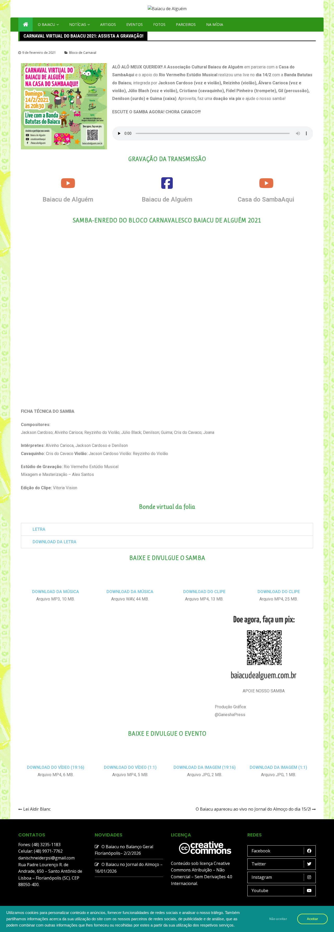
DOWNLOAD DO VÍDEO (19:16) (55, 767)
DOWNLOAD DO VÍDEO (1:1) (130, 767)
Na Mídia (214, 24)
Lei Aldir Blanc (37, 809)
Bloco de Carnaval (82, 52)
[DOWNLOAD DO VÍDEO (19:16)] (55, 757)
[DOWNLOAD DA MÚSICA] (55, 581)
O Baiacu (46, 24)
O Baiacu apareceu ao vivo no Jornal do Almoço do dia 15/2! (253, 809)
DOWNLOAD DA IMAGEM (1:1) (278, 767)
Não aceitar (278, 919)
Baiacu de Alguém (68, 199)
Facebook (261, 851)
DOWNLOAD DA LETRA (54, 541)
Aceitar (312, 919)
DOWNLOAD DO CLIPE (204, 591)
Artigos (108, 24)
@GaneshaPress (230, 714)
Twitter (259, 864)
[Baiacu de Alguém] (67, 183)
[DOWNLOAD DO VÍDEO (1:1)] (130, 757)
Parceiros (186, 24)
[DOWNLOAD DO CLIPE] (204, 581)
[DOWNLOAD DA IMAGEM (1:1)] (278, 757)
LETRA (39, 529)
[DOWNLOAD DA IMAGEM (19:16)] (204, 757)
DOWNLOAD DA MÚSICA (55, 591)
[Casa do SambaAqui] (266, 183)
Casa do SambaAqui (266, 199)
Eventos (134, 24)
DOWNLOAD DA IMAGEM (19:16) (205, 767)
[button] (167, 529)
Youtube (260, 890)
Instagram (262, 877)
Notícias (77, 24)
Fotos (159, 24)
